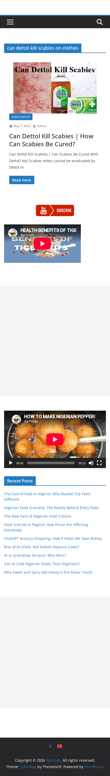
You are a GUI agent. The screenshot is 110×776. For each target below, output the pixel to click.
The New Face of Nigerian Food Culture (37, 516)
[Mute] (91, 462)
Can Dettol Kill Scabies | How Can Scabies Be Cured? (51, 140)
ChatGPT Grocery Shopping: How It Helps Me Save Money (53, 538)
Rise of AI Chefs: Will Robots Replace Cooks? (41, 546)
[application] (55, 439)
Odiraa (42, 126)
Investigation (20, 117)
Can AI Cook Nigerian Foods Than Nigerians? (42, 563)
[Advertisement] (55, 341)
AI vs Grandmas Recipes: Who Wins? (35, 555)
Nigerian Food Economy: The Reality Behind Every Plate (51, 507)
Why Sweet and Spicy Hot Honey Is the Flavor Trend (48, 572)
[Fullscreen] (99, 462)
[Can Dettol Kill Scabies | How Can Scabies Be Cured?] (55, 87)
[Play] (10, 462)
